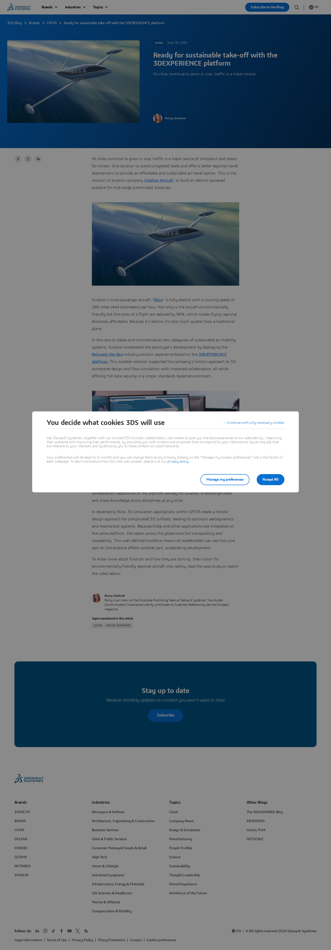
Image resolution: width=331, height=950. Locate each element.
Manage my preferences (225, 479)
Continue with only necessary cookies (255, 423)
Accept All (271, 479)
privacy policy (177, 461)
